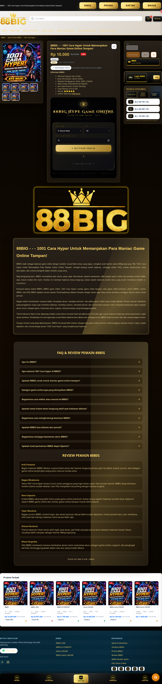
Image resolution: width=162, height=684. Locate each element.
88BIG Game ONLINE (66, 30)
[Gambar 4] (34, 87)
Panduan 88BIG (154, 94)
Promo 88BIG (117, 651)
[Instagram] (8, 662)
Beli (145, 55)
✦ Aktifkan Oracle (83, 148)
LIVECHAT (145, 680)
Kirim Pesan (10, 651)
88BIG (87, 5)
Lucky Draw (131, 94)
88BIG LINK (15, 30)
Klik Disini (76, 93)
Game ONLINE (48, 30)
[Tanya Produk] (153, 54)
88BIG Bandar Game (120, 659)
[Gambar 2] (15, 87)
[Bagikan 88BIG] (114, 46)
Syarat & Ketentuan (119, 643)
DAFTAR (130, 5)
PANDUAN (113, 680)
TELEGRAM (49, 680)
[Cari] (32, 18)
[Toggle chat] (155, 677)
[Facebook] (2, 662)
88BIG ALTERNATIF (31, 30)
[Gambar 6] (15, 97)
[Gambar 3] (25, 87)
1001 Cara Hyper (29, 38)
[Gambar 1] (6, 87)
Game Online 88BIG (14, 38)
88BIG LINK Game (107, 30)
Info (156, 77)
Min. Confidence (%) (65, 136)
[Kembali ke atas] (156, 671)
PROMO (108, 5)
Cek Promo (133, 55)
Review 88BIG (117, 655)
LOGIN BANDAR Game (87, 30)
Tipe (86, 126)
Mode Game (60, 126)
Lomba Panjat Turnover (143, 94)
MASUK (152, 5)
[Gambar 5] (6, 97)
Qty (127, 44)
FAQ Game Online (119, 663)
